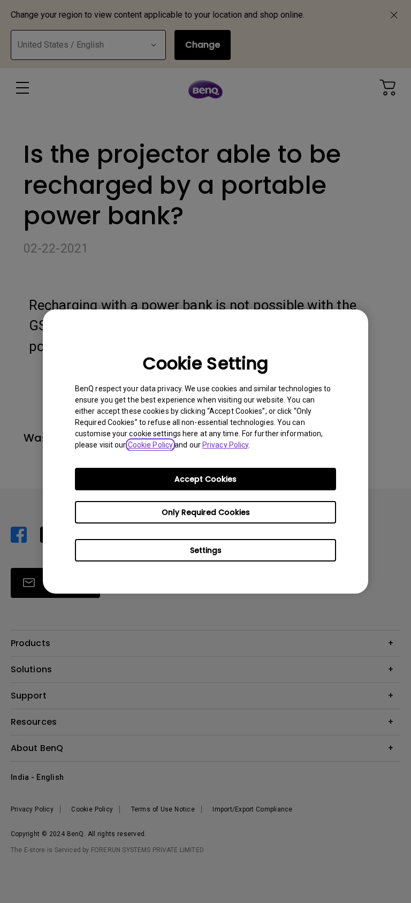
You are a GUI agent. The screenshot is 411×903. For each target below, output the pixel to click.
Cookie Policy (150, 445)
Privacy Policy (225, 445)
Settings (206, 550)
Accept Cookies (205, 479)
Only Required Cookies (206, 512)
